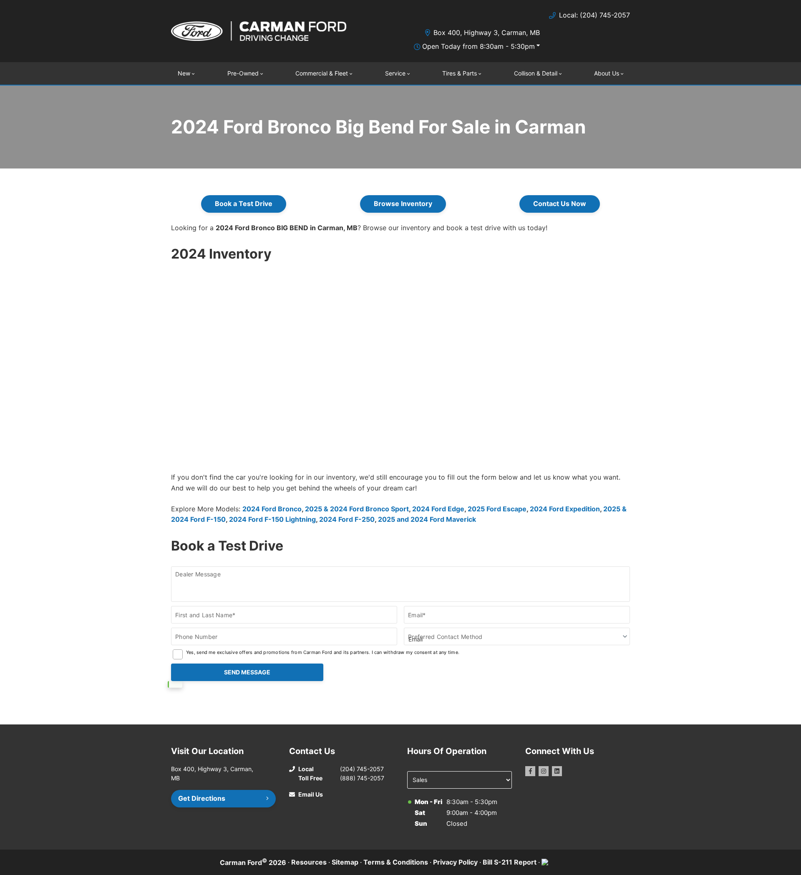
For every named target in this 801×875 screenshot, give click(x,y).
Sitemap (345, 862)
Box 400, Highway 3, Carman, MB (486, 32)
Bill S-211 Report (510, 862)
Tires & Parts (459, 73)
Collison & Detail (535, 73)
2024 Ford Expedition (565, 509)
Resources (309, 862)
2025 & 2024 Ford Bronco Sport (357, 509)
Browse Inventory (403, 203)
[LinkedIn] (557, 771)
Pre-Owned (243, 73)
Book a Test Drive (243, 203)
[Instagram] (544, 771)
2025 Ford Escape (497, 509)
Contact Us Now (559, 203)
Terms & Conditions (395, 862)
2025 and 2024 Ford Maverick (427, 519)
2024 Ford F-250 (347, 519)
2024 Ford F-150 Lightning (272, 519)
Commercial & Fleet (321, 73)
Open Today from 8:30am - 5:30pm (478, 46)
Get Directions (201, 798)
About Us (606, 73)
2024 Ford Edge (438, 509)
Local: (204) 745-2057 (594, 15)
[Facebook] (530, 771)
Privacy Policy (455, 862)
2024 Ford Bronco (272, 509)
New (184, 73)
